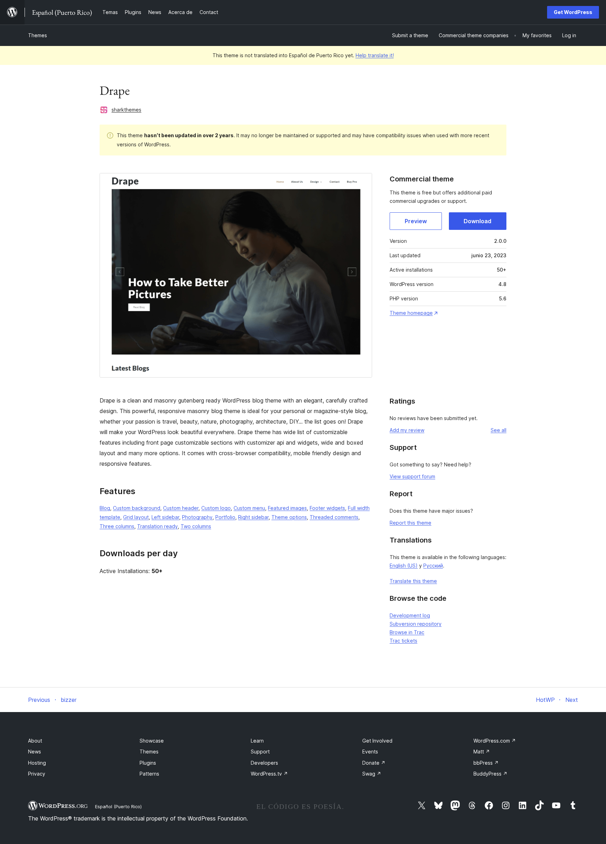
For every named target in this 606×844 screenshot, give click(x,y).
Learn (257, 741)
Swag (371, 774)
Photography (197, 517)
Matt (481, 752)
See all (498, 430)
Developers (264, 763)
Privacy (36, 774)
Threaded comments (334, 517)
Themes (37, 35)
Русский (433, 566)
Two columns (196, 526)
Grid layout (136, 517)
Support (260, 752)
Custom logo (216, 508)
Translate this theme (413, 581)
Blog (105, 508)
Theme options (289, 517)
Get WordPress (573, 12)
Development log (410, 615)
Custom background (136, 508)
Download (477, 221)
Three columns (117, 526)
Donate (373, 763)
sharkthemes (126, 110)
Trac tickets (403, 641)
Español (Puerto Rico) (118, 806)
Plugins (148, 763)
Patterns (149, 774)
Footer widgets (327, 508)
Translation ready (157, 526)
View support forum (412, 476)
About (35, 741)
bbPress (486, 763)
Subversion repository (416, 624)
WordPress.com (494, 741)
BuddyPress (490, 774)
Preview (416, 221)
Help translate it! (375, 55)
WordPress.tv (269, 774)
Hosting (37, 763)
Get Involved (377, 741)
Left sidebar (165, 517)
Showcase (152, 741)
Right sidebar (253, 517)
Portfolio (225, 517)
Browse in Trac (407, 632)
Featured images (287, 508)
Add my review (407, 430)
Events (370, 752)
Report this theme (410, 523)
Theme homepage (411, 313)
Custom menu (249, 508)
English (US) (404, 566)
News (34, 752)
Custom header (180, 508)
